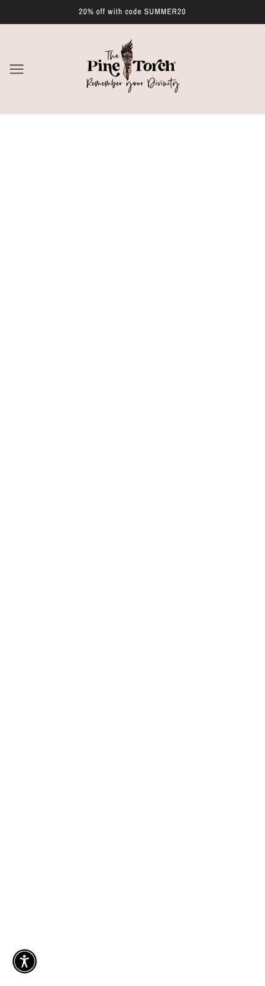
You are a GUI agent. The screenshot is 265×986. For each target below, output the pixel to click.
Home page (128, 262)
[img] (78, 588)
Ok (203, 885)
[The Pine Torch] (132, 95)
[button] (24, 961)
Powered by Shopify (132, 962)
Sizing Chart (132, 689)
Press (133, 727)
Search (132, 652)
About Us (132, 670)
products (136, 276)
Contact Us (132, 764)
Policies (132, 708)
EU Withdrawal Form (132, 783)
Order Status (132, 745)
